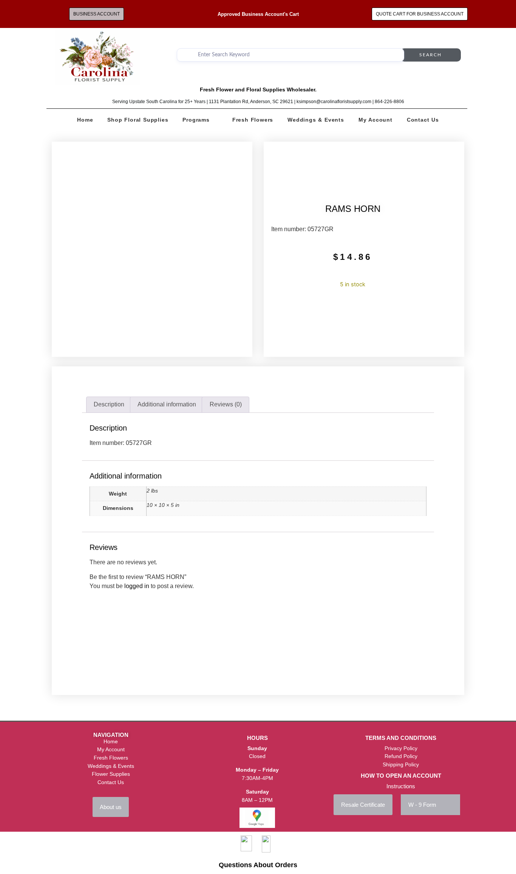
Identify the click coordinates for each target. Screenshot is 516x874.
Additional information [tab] (166, 404)
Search (430, 55)
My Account (375, 120)
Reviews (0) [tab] (226, 404)
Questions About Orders (258, 865)
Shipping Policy (401, 764)
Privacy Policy (401, 748)
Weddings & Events (315, 120)
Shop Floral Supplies (137, 120)
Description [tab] (109, 404)
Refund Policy (401, 756)
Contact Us (423, 120)
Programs (195, 120)
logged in (136, 586)
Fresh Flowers (252, 120)
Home (85, 120)
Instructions (400, 786)
